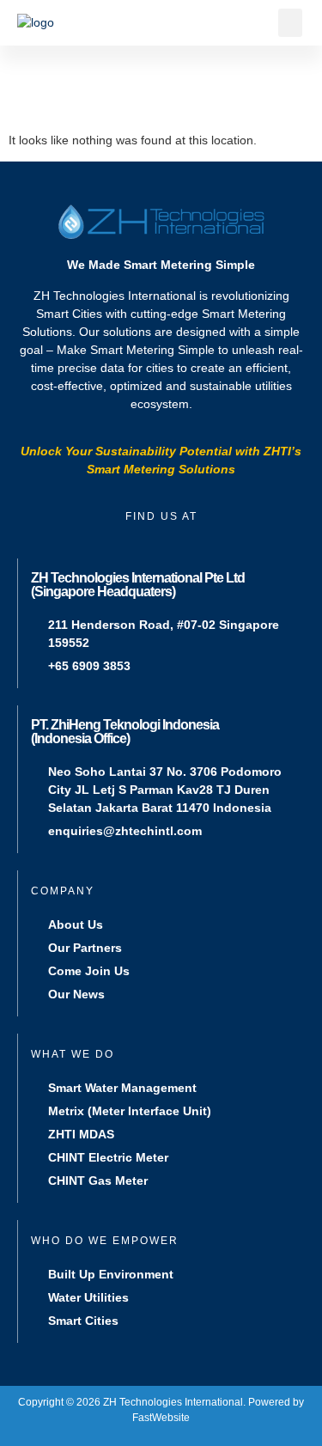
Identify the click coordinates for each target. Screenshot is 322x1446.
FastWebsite (161, 1418)
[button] (290, 23)
